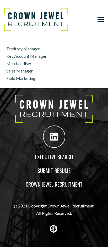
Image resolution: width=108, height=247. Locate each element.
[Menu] (100, 19)
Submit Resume (54, 171)
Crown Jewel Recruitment (54, 184)
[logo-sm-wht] (54, 229)
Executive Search (54, 157)
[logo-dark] (36, 19)
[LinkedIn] (54, 136)
